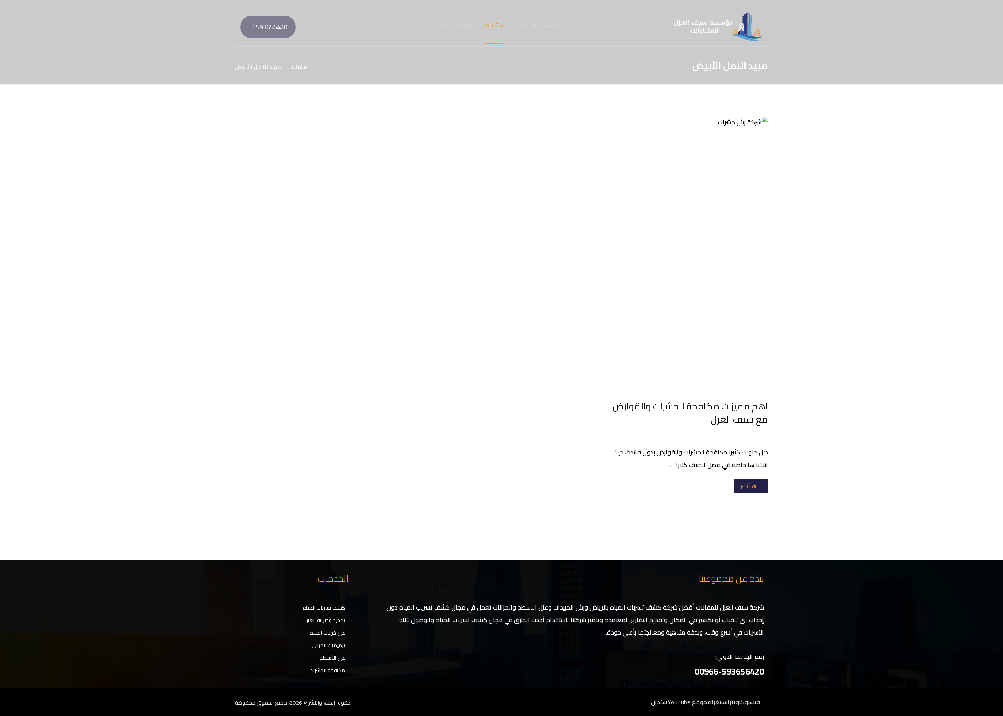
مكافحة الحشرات (327, 670)
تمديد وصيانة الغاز (325, 620)
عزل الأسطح (332, 657)
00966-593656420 (729, 671)
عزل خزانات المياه (327, 632)
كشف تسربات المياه (324, 607)
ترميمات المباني (328, 645)
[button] (236, 25)
